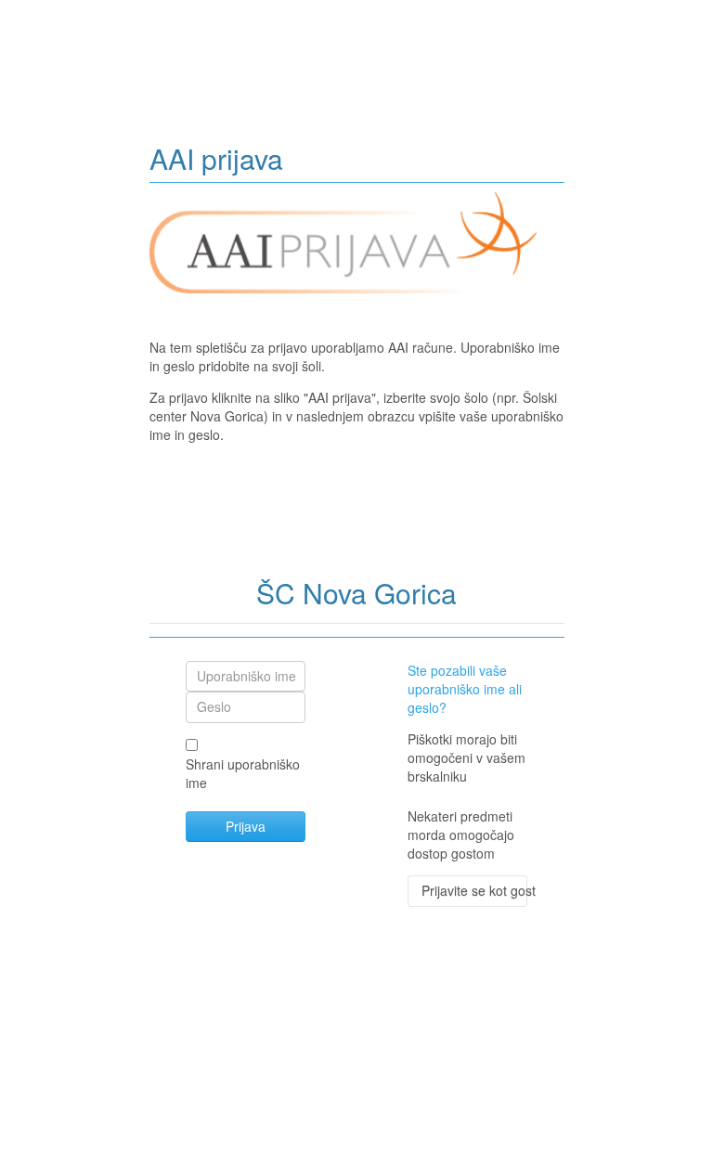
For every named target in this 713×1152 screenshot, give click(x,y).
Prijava (246, 826)
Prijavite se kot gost (474, 890)
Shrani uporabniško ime (243, 773)
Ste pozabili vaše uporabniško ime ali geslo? (465, 689)
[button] (485, 778)
